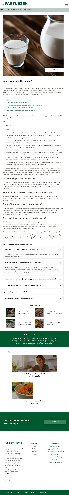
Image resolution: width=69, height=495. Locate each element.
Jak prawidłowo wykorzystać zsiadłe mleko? (22, 110)
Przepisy (13, 9)
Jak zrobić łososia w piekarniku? (53, 323)
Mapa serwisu (29, 492)
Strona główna (4, 9)
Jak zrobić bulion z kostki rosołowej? (24, 312)
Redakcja (8, 477)
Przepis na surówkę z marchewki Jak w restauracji (34, 402)
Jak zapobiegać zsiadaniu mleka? (18, 102)
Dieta (34, 446)
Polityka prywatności (12, 492)
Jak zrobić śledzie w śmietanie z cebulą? (24, 323)
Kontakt (7, 480)
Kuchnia (34, 449)
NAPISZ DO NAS (55, 422)
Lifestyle (34, 451)
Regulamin (42, 492)
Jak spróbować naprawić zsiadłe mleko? (20, 107)
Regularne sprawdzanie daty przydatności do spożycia (25, 105)
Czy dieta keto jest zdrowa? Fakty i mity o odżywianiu (34, 375)
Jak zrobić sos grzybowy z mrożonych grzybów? (54, 312)
